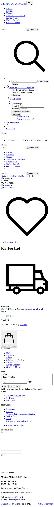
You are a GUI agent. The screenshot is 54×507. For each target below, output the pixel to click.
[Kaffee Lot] (6, 185)
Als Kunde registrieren (15, 396)
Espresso (10, 11)
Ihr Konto (10, 398)
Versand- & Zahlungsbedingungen (20, 414)
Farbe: (3, 311)
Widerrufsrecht (12, 416)
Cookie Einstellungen (15, 425)
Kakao (9, 13)
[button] (20, 87)
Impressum (10, 409)
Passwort (15, 109)
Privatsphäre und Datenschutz (18, 421)
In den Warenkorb (9, 346)
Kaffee (9, 8)
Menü (4, 133)
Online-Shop (6, 504)
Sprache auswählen (20, 90)
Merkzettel (10, 400)
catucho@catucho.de (16, 499)
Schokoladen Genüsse (15, 15)
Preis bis (11, 377)
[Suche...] (32, 29)
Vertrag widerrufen (45, 504)
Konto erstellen (23, 117)
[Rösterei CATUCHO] (13, 4)
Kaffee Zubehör (13, 20)
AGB (8, 418)
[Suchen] (29, 79)
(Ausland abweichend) (34, 309)
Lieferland (16, 92)
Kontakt (9, 411)
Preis (5, 377)
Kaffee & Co (11, 18)
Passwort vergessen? (25, 119)
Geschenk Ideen (13, 22)
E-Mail (14, 106)
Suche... (42, 29)
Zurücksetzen (14, 386)
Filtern (4, 386)
